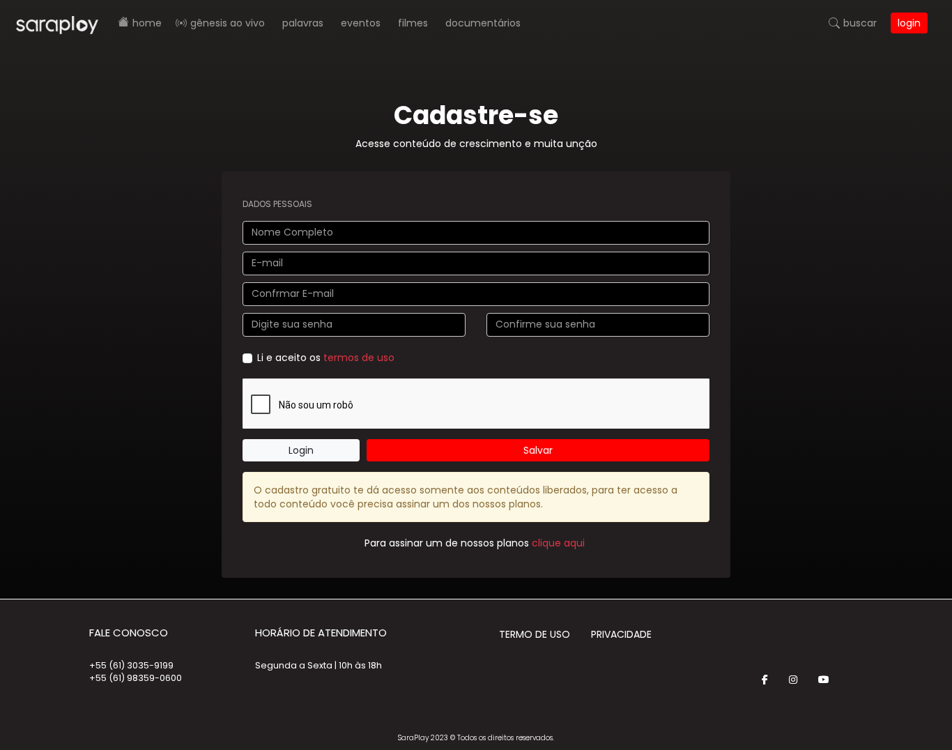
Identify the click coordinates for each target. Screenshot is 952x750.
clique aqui (558, 543)
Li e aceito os (325, 358)
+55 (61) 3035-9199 (131, 665)
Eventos (361, 23)
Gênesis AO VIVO (227, 23)
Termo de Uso (534, 634)
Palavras (302, 23)
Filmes (413, 23)
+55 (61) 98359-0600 (135, 678)
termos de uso (358, 358)
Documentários (483, 23)
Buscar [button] (860, 23)
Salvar (538, 450)
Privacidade (621, 634)
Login (909, 23)
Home (147, 23)
